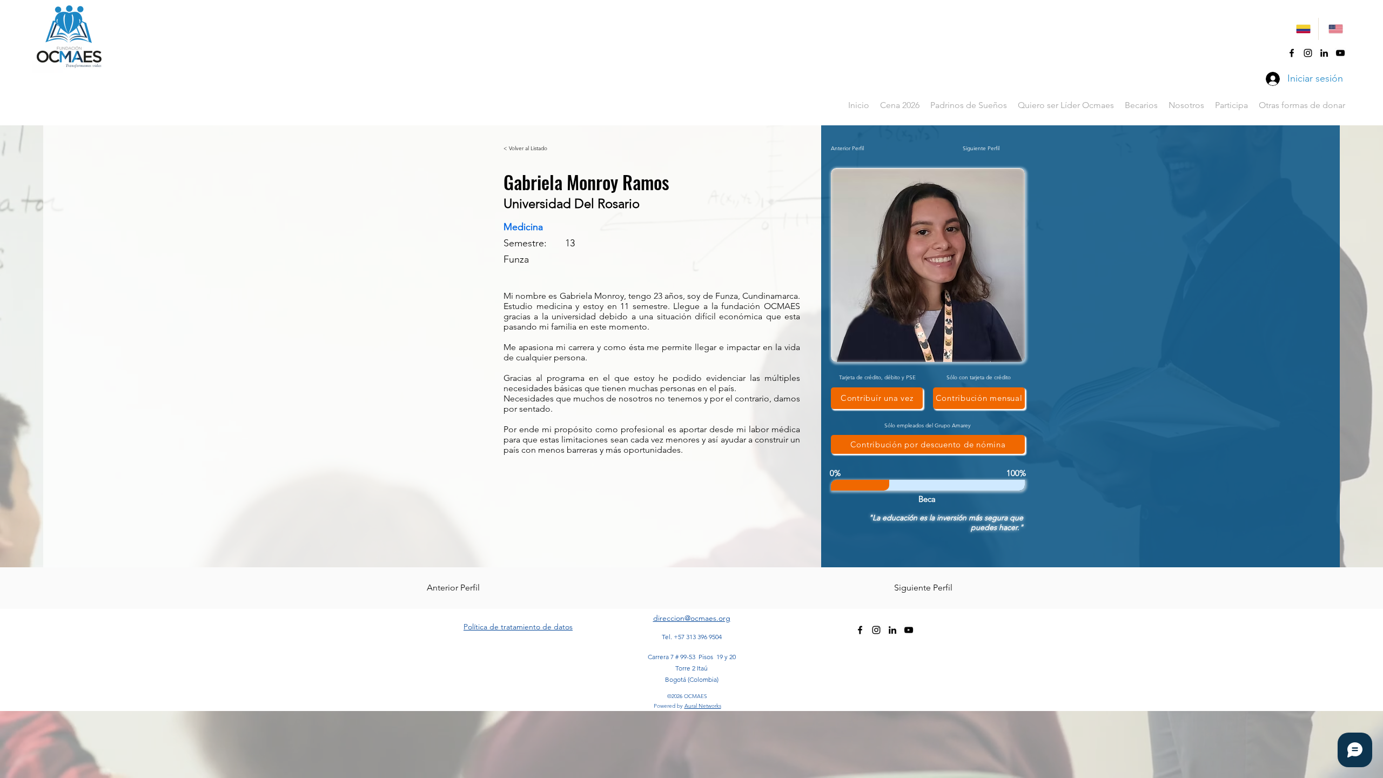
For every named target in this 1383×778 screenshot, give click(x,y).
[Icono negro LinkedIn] (1324, 53)
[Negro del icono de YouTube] (1340, 53)
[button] (1141, 105)
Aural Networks (702, 705)
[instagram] (1308, 53)
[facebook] (1291, 53)
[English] (1334, 29)
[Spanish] (1302, 29)
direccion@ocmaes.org (691, 618)
